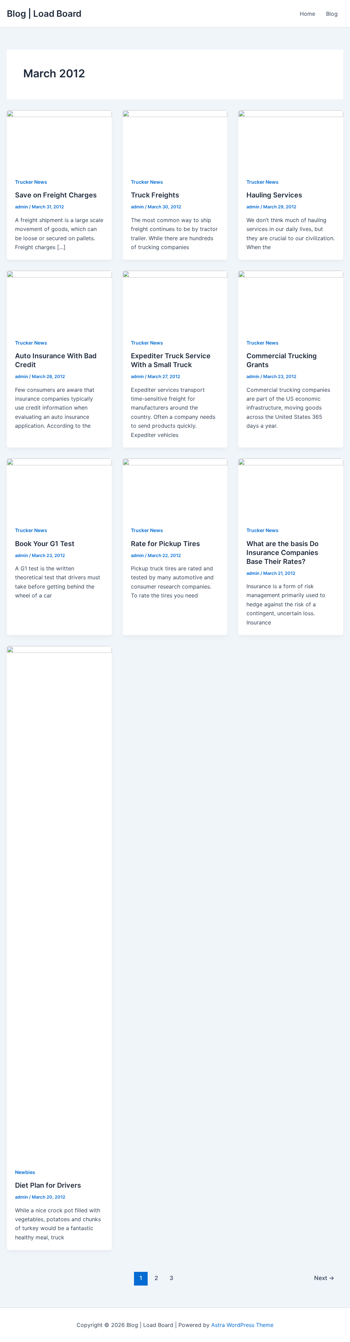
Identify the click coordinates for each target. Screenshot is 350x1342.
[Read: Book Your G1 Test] (59, 487)
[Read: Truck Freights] (175, 139)
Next (324, 1277)
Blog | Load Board (44, 13)
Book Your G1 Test (45, 544)
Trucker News (31, 182)
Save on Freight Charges (56, 195)
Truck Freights (155, 195)
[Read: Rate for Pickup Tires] (175, 487)
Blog (332, 13)
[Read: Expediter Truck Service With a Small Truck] (175, 299)
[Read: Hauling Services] (290, 139)
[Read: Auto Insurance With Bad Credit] (59, 299)
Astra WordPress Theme (242, 1324)
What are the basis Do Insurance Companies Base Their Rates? (282, 553)
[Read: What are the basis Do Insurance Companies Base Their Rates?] (290, 487)
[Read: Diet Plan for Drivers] (59, 902)
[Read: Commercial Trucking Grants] (290, 299)
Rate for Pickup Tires (165, 544)
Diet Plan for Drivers (48, 1185)
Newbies (25, 1172)
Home (307, 13)
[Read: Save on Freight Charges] (59, 139)
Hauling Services (274, 195)
